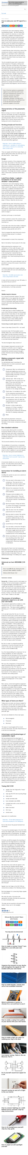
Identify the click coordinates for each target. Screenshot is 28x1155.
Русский (4, 13)
